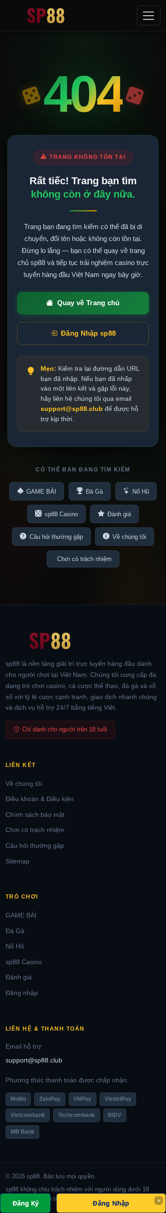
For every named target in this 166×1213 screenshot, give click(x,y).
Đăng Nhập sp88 (88, 333)
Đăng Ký (25, 1203)
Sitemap (18, 861)
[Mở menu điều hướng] (148, 15)
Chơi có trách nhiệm (84, 558)
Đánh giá (119, 514)
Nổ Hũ (140, 491)
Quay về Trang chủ (88, 303)
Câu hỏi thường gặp (56, 536)
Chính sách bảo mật (35, 814)
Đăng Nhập (111, 1203)
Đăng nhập (22, 992)
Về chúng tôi (129, 536)
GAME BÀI (41, 491)
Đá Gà (94, 491)
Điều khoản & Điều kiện (40, 799)
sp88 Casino (61, 514)
